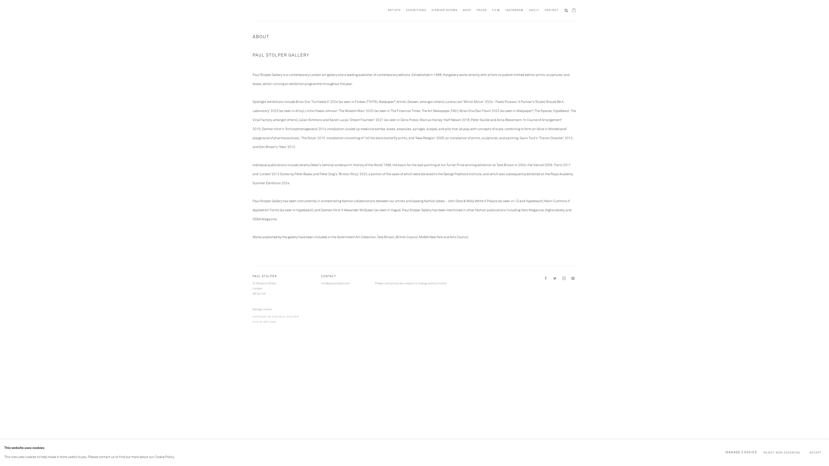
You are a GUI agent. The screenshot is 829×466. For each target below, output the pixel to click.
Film (496, 10)
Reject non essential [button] (782, 453)
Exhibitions (416, 10)
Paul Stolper (276, 10)
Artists (394, 10)
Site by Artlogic (265, 322)
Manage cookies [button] (262, 309)
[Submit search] (566, 10)
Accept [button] (815, 453)
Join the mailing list (573, 278)
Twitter (554, 278)
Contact (551, 10)
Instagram (514, 10)
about (534, 10)
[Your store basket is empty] (573, 10)
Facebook (545, 278)
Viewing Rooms (444, 10)
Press (482, 10)
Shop (467, 10)
